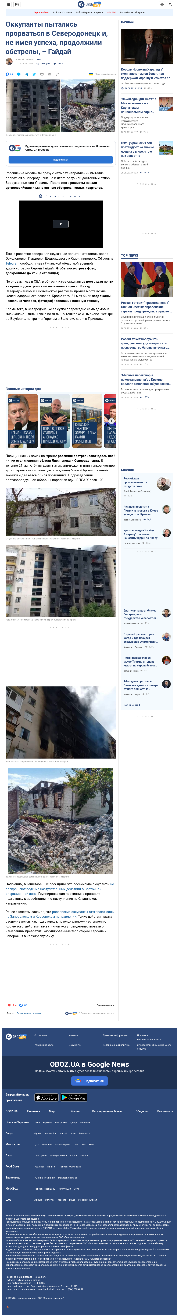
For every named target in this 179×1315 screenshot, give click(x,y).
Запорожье (61, 1122)
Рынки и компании (44, 1177)
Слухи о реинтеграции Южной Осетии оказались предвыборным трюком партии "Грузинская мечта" (145, 320)
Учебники (47, 1144)
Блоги (118, 1111)
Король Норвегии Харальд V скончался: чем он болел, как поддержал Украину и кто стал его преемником (146, 74)
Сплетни (49, 1200)
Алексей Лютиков (25, 59)
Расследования (102, 1111)
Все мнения (131, 705)
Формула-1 (84, 1133)
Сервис (84, 1155)
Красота (62, 1200)
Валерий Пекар (131, 671)
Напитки (51, 1166)
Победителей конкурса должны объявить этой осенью (134, 164)
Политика (33, 1111)
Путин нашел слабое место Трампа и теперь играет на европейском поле (139, 661)
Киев (37, 1122)
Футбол (38, 1133)
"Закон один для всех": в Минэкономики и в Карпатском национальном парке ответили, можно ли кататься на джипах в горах (138, 105)
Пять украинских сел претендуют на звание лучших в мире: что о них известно (137, 149)
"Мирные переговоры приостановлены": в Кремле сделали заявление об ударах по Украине (145, 379)
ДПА (76, 1144)
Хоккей (63, 1133)
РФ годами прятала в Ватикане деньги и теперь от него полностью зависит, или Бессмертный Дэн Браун (141, 685)
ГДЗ (36, 1144)
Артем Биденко (131, 623)
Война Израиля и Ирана (89, 12)
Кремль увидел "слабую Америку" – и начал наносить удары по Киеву (140, 534)
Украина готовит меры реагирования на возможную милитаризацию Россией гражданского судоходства (144, 356)
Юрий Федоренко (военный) (137, 491)
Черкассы (85, 1122)
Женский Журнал (87, 1200)
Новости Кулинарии (70, 1166)
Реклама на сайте (43, 1045)
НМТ (91, 1144)
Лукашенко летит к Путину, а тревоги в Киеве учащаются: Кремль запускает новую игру (141, 510)
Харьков (47, 1122)
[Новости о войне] (71, 1014)
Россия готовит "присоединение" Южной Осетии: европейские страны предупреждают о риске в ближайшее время (146, 307)
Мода (72, 1200)
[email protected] (46, 1289)
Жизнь (75, 1111)
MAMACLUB (65, 1188)
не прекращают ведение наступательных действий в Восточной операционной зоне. (60, 889)
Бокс (73, 1133)
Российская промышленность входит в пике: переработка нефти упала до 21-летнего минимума (137, 482)
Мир (52, 1111)
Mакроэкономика (67, 1177)
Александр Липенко (133, 647)
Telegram (13, 263)
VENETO (111, 12)
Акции (73, 1155)
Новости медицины (45, 1188)
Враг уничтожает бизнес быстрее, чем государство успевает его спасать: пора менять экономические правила (141, 614)
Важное (127, 22)
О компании (41, 1035)
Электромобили (58, 1155)
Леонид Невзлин (132, 543)
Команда (73, 1035)
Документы (75, 1045)
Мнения (127, 470)
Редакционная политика (29, 1013)
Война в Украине (62, 12)
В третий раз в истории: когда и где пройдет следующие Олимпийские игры (141, 638)
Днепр (73, 1122)
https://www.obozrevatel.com (121, 1215)
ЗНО (83, 1144)
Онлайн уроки (62, 1144)
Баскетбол (50, 1133)
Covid (76, 1188)
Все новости (165, 1111)
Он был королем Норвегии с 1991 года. (143, 83)
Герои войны (41, 12)
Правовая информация (115, 1035)
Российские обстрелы (132, 12)
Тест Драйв (40, 1155)
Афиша (38, 1200)
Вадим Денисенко (132, 520)
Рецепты (39, 1166)
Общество (142, 1111)
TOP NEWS (129, 255)
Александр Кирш (132, 694)
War (39, 59)
